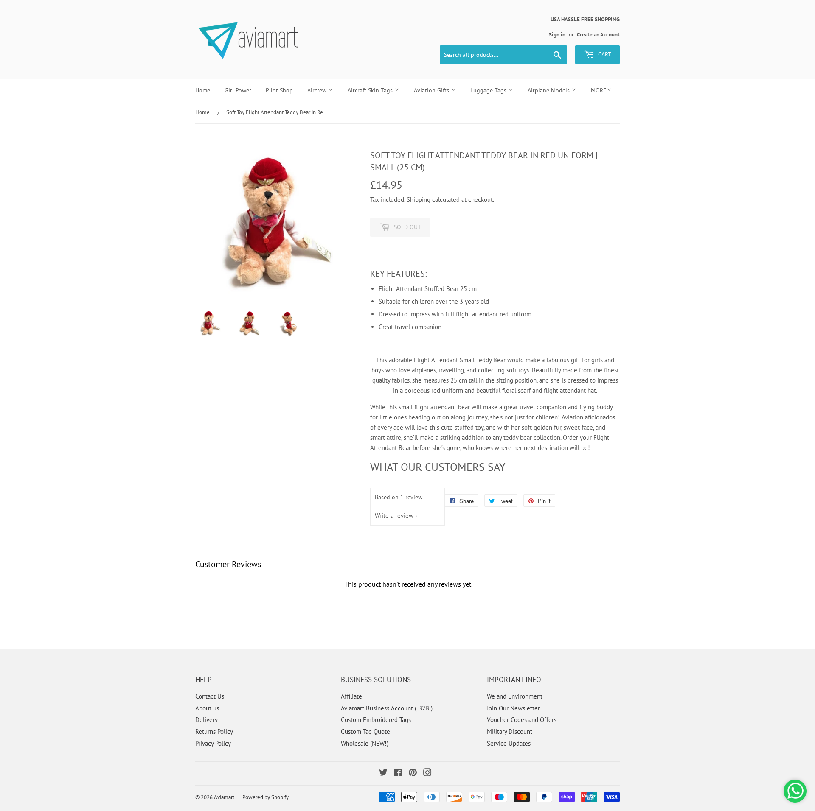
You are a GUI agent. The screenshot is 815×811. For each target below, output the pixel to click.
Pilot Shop (279, 90)
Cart (603, 54)
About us (207, 708)
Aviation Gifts (432, 90)
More (599, 90)
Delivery (206, 720)
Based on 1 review (398, 497)
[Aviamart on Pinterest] (412, 773)
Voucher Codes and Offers (521, 720)
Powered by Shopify (265, 797)
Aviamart (224, 797)
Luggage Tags (489, 90)
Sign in (557, 34)
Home (202, 90)
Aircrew (317, 90)
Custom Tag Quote (365, 731)
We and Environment (514, 696)
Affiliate (351, 696)
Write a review (394, 516)
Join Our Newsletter (513, 708)
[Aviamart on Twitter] (383, 773)
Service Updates (509, 743)
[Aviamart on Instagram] (427, 773)
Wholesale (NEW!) (364, 743)
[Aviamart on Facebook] (397, 773)
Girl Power (238, 90)
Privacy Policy (213, 743)
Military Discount (509, 731)
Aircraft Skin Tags (371, 90)
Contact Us (209, 696)
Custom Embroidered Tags (376, 720)
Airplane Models (549, 90)
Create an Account (598, 34)
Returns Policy (214, 731)
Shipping (418, 200)
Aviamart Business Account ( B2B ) (387, 708)
